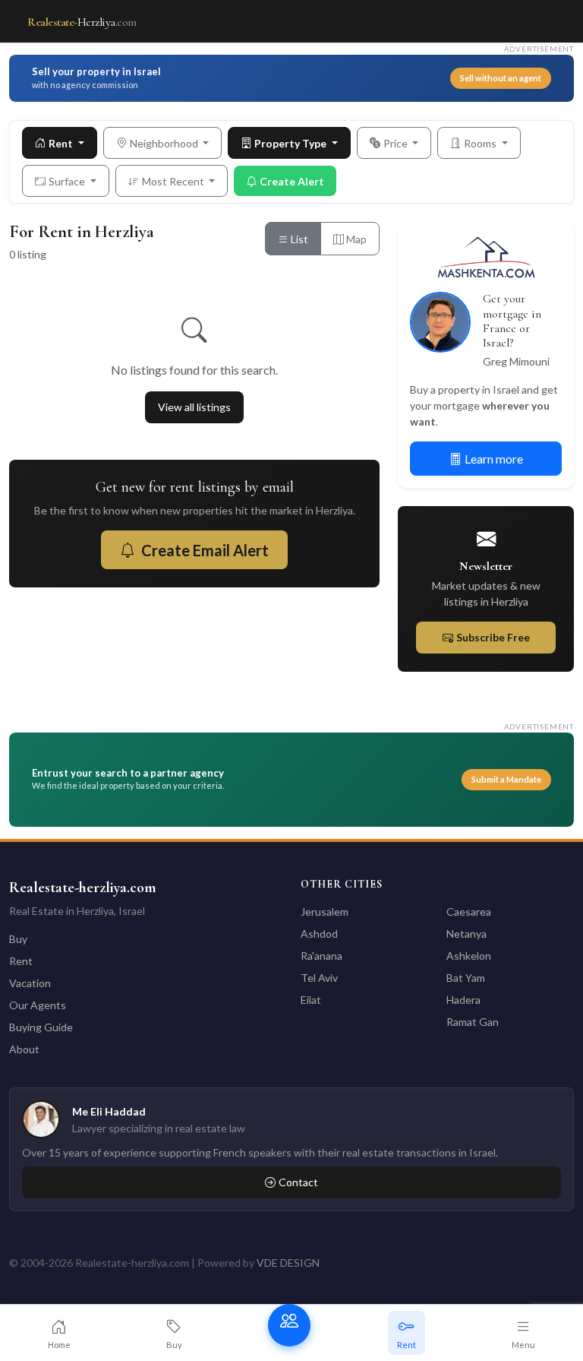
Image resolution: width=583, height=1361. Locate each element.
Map (355, 239)
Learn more (494, 458)
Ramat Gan (472, 1021)
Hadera (463, 999)
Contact (298, 1182)
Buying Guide (41, 1027)
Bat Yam (465, 977)
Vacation (30, 982)
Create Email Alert (205, 550)
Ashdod (319, 933)
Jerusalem (324, 911)
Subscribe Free (493, 637)
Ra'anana (321, 955)
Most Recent (174, 181)
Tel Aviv (319, 977)
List (298, 239)
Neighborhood (165, 143)
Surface (68, 181)
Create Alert (292, 181)
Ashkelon (468, 955)
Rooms (481, 143)
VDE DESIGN (288, 1262)
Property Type (291, 143)
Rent (62, 143)
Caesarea (468, 911)
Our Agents (37, 1005)
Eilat (311, 999)
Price (396, 143)
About (24, 1049)
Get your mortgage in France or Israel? (512, 320)
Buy (18, 938)
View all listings (194, 406)
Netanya (466, 933)
